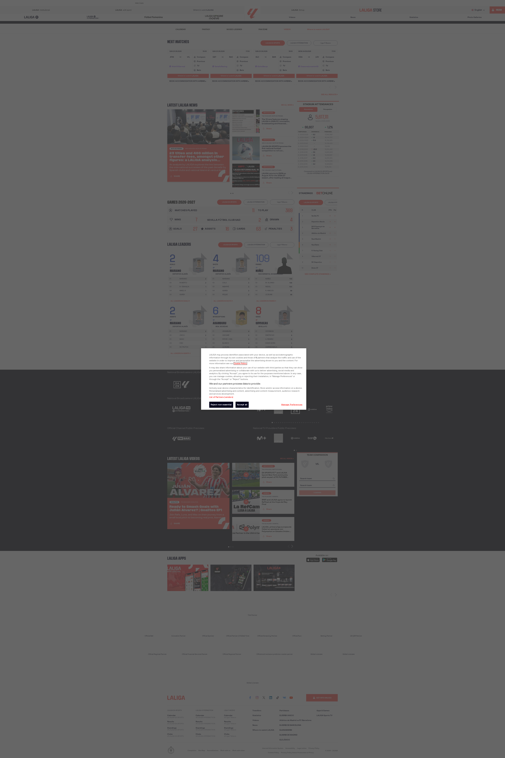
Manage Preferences (291, 405)
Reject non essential (221, 405)
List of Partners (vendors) (221, 397)
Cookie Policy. (240, 363)
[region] (253, 379)
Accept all (242, 405)
